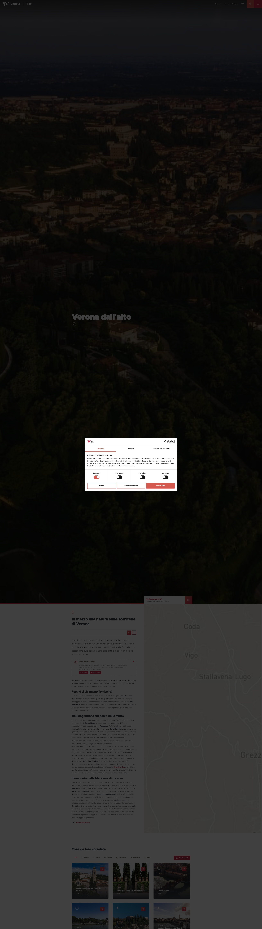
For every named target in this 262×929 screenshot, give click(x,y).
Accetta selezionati (131, 486)
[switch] (119, 477)
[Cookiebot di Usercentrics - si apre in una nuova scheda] (166, 441)
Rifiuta (101, 486)
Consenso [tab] (100, 448)
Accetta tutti (160, 486)
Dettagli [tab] (131, 448)
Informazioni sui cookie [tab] (161, 448)
